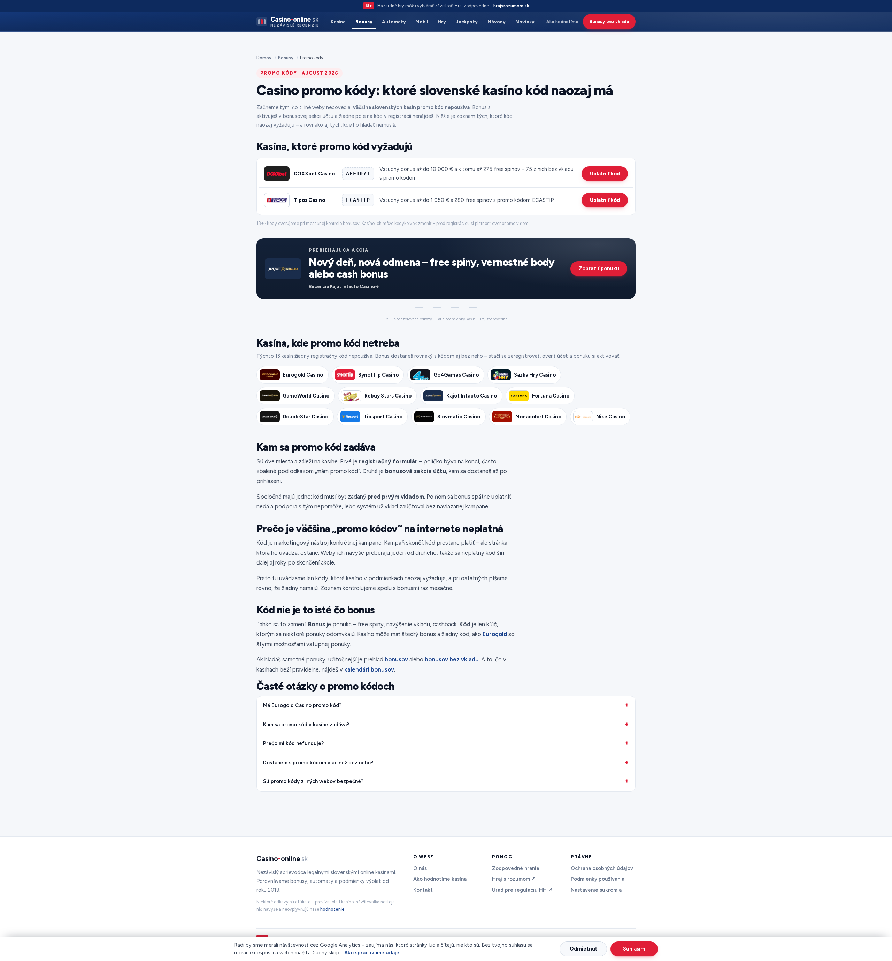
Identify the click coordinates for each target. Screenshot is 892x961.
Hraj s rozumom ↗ (514, 879)
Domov (263, 57)
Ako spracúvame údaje (371, 952)
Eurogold (495, 633)
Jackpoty (467, 21)
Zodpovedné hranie (515, 868)
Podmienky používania (597, 879)
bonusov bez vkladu (452, 659)
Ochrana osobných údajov (602, 868)
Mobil (421, 21)
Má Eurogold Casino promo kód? (302, 705)
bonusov (396, 659)
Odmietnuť (583, 949)
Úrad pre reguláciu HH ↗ (522, 890)
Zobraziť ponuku (599, 268)
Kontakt (423, 890)
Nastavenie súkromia (596, 890)
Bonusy (363, 21)
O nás (420, 868)
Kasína (338, 21)
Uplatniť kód (605, 174)
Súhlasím (634, 949)
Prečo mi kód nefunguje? (293, 743)
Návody (496, 21)
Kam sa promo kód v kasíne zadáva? (306, 724)
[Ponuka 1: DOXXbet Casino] (419, 307)
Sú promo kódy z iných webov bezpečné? (313, 781)
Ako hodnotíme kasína (440, 879)
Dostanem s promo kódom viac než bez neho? (318, 762)
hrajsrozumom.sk (511, 5)
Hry (442, 21)
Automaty (394, 21)
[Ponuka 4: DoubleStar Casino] (472, 307)
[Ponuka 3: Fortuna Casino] (455, 307)
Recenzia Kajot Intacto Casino (344, 286)
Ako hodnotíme (562, 21)
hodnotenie (332, 909)
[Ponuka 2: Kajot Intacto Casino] (437, 307)
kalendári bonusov (369, 669)
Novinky (525, 21)
